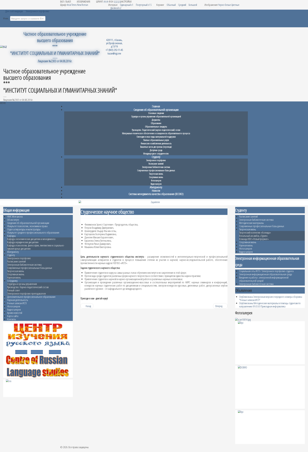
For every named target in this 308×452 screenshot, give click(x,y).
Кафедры (11, 236)
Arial (69, 5)
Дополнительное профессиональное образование (31, 297)
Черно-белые (224, 5)
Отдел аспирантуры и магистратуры (23, 229)
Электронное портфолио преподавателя (26, 293)
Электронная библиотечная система (24, 264)
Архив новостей (14, 313)
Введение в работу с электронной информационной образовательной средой (263, 279)
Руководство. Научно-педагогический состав (28, 287)
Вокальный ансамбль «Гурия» (253, 236)
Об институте (13, 220)
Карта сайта (12, 316)
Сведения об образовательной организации (28, 223)
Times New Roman (80, 5)
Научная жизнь (14, 277)
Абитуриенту (13, 252)
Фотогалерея (13, 306)
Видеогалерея (14, 309)
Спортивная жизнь (15, 274)
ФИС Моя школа (15, 216)
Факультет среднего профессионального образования (33, 232)
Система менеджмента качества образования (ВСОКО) (156, 194)
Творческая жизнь (15, 271)
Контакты (11, 319)
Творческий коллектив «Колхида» (255, 232)
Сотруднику (12, 280)
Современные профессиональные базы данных (29, 268)
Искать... (6, 18)
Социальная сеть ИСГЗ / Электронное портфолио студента (266, 271)
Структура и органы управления (22, 284)
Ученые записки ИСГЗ (17, 303)
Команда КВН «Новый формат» (254, 239)
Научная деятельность (17, 300)
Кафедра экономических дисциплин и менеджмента (31, 239)
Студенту (11, 255)
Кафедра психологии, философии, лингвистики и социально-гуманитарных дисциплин (35, 246)
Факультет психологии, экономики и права (27, 226)
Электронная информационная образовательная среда (265, 274)
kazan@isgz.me (114, 53)
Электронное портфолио (19, 258)
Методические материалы (251, 223)
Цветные (235, 5)
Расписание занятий (16, 261)
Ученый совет (13, 290)
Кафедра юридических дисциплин (22, 242)
